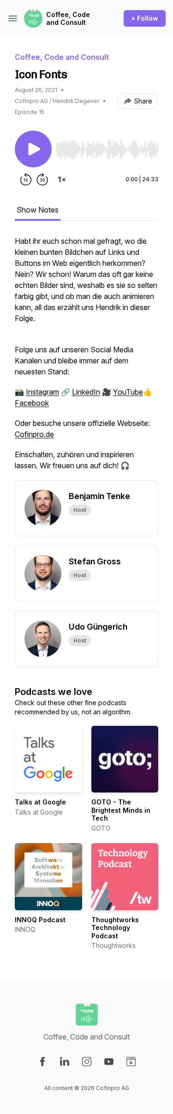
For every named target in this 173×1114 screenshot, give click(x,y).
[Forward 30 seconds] (42, 179)
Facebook (32, 403)
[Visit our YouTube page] (108, 1061)
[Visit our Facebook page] (42, 1061)
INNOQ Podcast (40, 920)
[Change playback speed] (62, 179)
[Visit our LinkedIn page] (64, 1061)
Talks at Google (40, 802)
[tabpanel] (86, 357)
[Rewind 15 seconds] (25, 179)
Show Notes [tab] (38, 209)
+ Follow (144, 18)
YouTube (128, 391)
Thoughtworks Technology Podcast (115, 928)
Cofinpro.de (34, 434)
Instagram (42, 391)
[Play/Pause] (33, 149)
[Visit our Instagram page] (86, 1061)
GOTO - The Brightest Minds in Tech (120, 810)
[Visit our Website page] (131, 1061)
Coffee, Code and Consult (68, 19)
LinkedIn (86, 391)
